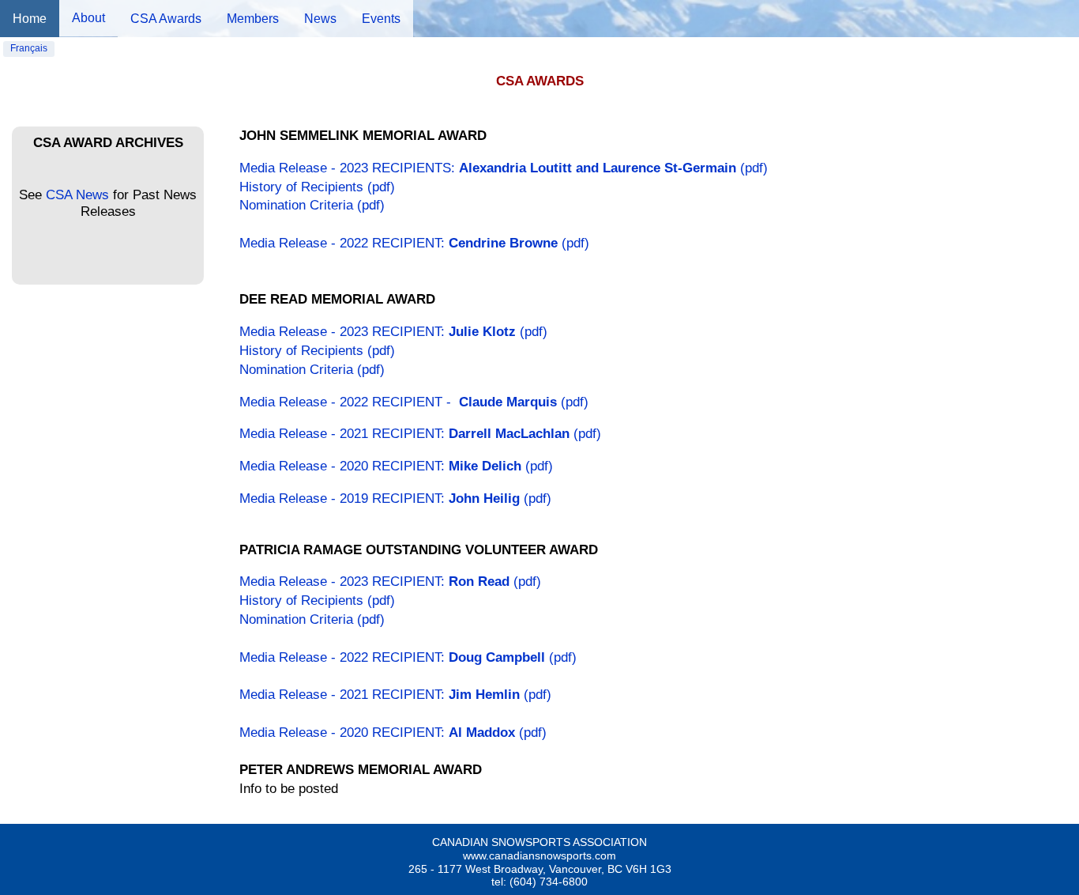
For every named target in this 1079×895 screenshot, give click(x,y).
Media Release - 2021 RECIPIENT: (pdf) (420, 433)
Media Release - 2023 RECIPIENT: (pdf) (393, 331)
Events (381, 18)
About (88, 18)
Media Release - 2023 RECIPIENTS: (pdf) (503, 168)
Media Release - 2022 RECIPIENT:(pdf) (414, 243)
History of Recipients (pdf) (317, 186)
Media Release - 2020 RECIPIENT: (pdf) (396, 466)
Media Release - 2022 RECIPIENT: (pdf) (408, 657)
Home (30, 18)
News (320, 18)
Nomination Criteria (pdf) (312, 205)
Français (28, 48)
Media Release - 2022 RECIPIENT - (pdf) (413, 402)
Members (253, 18)
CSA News (77, 194)
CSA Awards (165, 18)
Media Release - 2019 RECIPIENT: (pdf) (395, 498)
